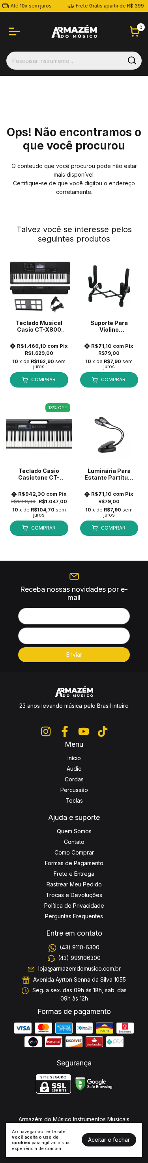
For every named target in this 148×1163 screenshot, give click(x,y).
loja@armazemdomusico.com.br (79, 968)
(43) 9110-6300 (79, 947)
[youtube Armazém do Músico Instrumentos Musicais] (83, 731)
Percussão (74, 789)
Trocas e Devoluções (74, 895)
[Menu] (16, 31)
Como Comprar (74, 852)
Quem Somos (74, 831)
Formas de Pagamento (74, 863)
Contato (74, 841)
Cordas (74, 779)
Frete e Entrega (74, 873)
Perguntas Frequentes (74, 916)
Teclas (74, 800)
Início (74, 758)
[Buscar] (131, 60)
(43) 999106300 (79, 957)
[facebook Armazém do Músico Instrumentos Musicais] (64, 731)
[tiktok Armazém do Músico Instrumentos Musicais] (102, 731)
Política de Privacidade (74, 905)
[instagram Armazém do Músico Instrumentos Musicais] (45, 731)
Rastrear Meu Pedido (74, 884)
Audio (74, 768)
